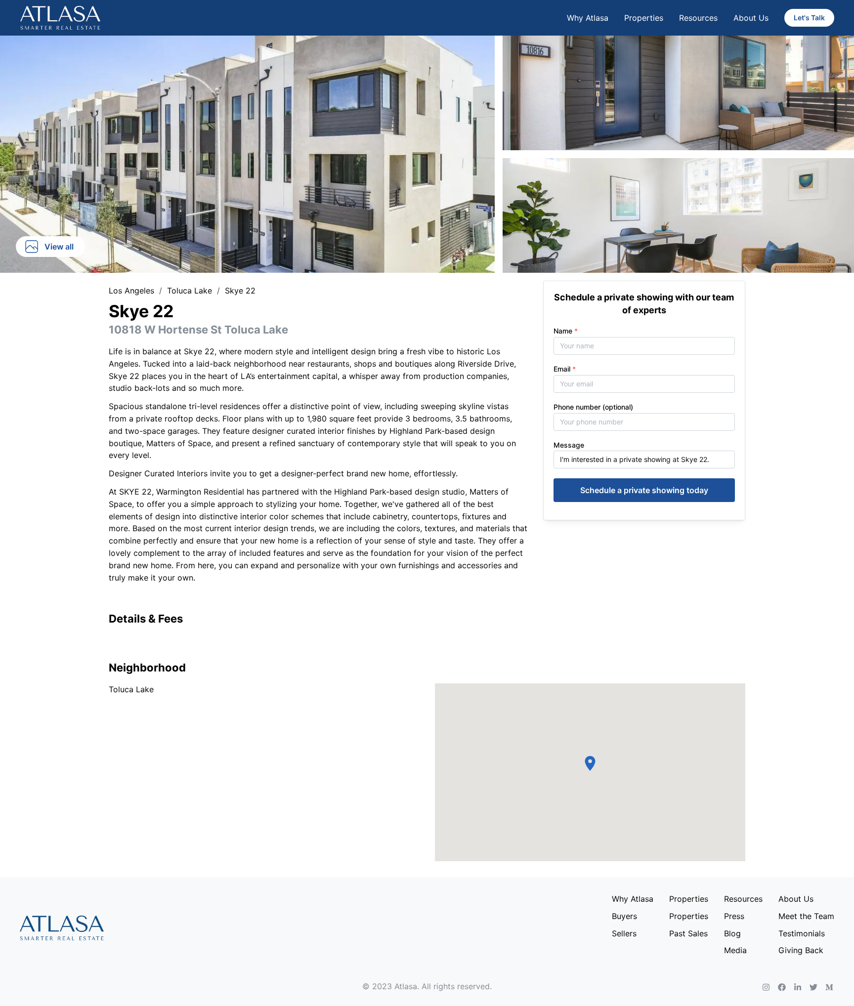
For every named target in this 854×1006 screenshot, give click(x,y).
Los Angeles (131, 290)
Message (569, 445)
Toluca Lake (189, 290)
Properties (643, 18)
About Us (751, 18)
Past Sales (688, 933)
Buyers (624, 916)
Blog (732, 933)
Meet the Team (806, 916)
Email (565, 369)
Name (566, 331)
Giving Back (800, 950)
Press (734, 916)
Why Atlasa (587, 18)
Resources (698, 18)
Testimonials (801, 933)
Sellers (624, 933)
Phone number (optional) (593, 407)
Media (735, 950)
